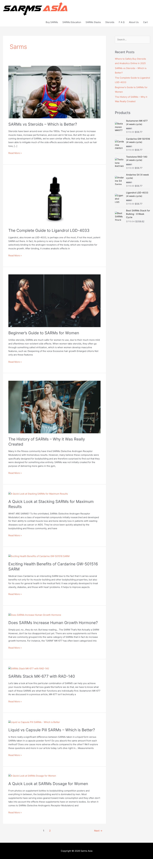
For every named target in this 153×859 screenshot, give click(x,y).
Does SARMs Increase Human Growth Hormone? (53, 622)
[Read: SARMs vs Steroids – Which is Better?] (54, 91)
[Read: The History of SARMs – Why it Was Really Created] (54, 406)
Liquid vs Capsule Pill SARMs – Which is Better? (51, 730)
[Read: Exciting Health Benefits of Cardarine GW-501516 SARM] (38, 556)
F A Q (121, 22)
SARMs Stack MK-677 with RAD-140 (41, 676)
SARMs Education (71, 22)
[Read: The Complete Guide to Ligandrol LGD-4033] (54, 198)
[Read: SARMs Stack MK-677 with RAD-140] (28, 668)
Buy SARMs (52, 22)
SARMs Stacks (93, 22)
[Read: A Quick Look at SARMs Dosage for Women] (32, 775)
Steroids (109, 22)
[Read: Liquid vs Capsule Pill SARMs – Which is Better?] (34, 722)
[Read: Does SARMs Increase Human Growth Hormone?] (34, 614)
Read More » (15, 152)
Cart (145, 22)
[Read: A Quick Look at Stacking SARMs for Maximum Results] (38, 493)
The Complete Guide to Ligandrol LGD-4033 (48, 230)
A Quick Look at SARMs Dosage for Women (48, 783)
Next (98, 830)
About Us (134, 22)
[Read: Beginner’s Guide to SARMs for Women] (54, 300)
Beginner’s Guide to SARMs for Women (43, 333)
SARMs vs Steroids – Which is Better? (42, 124)
